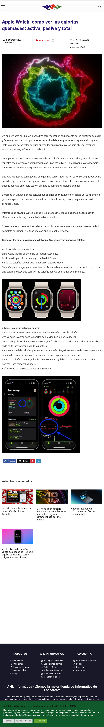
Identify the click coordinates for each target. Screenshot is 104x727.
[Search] (100, 7)
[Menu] (3, 7)
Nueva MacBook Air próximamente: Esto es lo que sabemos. (84, 511)
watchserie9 (75, 43)
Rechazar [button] (8, 721)
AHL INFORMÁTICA (12, 40)
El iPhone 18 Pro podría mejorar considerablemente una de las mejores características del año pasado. (51, 514)
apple (75, 40)
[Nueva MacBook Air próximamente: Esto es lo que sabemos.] (86, 490)
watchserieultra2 (77, 47)
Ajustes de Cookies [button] (23, 721)
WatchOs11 (84, 40)
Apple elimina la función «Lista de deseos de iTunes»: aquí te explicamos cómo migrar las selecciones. (17, 553)
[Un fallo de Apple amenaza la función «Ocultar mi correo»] (17, 490)
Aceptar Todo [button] (40, 721)
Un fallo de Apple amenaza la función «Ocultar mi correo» (16, 511)
